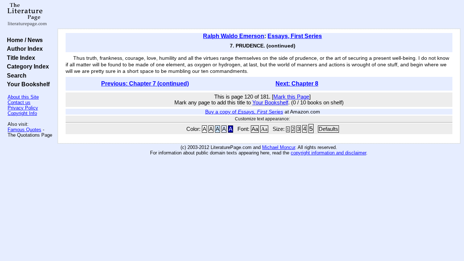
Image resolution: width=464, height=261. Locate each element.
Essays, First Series (295, 36)
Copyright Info (22, 113)
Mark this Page (291, 97)
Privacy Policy (23, 108)
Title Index (19, 57)
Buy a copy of (244, 112)
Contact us (19, 102)
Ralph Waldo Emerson (233, 36)
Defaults (328, 129)
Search (15, 75)
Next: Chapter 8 (297, 83)
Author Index (23, 48)
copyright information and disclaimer (328, 153)
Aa (255, 129)
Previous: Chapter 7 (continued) (145, 83)
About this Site (23, 97)
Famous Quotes (24, 129)
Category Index (26, 66)
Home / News (23, 40)
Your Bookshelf (27, 84)
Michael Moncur (278, 147)
